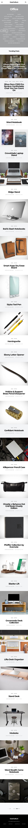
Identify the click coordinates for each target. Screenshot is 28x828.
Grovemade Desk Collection (14, 621)
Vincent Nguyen (9, 71)
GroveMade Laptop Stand (14, 154)
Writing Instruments (14, 42)
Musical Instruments (9, 28)
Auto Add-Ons (8, 16)
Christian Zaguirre (10, 124)
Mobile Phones (19, 26)
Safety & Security (20, 34)
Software (6, 36)
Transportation (20, 38)
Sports (15, 36)
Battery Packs (20, 16)
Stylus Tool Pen (14, 304)
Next (17, 808)
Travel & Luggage (9, 40)
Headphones (7, 22)
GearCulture (14, 2)
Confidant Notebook (14, 430)
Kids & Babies (19, 24)
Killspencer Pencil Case (14, 467)
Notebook (22, 28)
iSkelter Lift (14, 584)
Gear (10, 61)
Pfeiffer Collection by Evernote (14, 546)
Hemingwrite (14, 341)
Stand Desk (14, 696)
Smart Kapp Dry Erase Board (14, 266)
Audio (19, 14)
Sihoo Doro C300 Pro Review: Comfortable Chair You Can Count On (14, 66)
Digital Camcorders (18, 18)
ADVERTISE (17, 823)
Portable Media (7, 34)
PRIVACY (24, 823)
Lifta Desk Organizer (14, 659)
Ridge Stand (14, 192)
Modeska (14, 733)
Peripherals (22, 30)
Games (16, 20)
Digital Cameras (6, 20)
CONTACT (11, 823)
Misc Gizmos (8, 26)
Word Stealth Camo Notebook (14, 771)
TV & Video (21, 40)
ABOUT (4, 823)
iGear (16, 22)
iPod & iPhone (8, 24)
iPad (22, 22)
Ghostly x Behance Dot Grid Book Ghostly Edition (14, 506)
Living (13, 61)
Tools (4, 38)
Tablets (22, 36)
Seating (21, 61)
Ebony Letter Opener (14, 354)
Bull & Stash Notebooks (14, 229)
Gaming (24, 20)
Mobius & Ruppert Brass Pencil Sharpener (14, 392)
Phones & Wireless (17, 32)
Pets (7, 32)
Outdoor (12, 30)
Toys (11, 38)
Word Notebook (14, 122)
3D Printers (10, 14)
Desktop (6, 18)
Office (4, 30)
